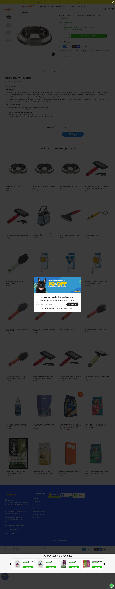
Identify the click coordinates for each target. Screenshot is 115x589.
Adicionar (28, 567)
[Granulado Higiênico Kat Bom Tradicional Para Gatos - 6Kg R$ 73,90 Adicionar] (86, 568)
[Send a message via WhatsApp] (111, 585)
